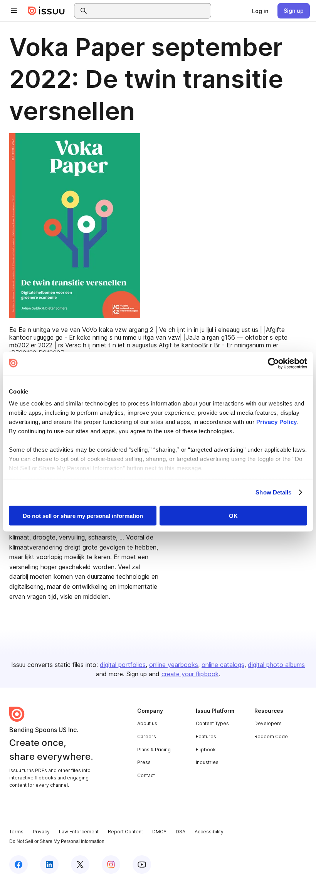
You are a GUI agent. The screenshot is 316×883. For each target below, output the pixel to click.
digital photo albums (276, 665)
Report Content (125, 831)
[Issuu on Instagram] (111, 864)
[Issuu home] (46, 11)
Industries (207, 762)
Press (144, 762)
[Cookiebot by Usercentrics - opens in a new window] (273, 363)
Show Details (273, 492)
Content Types (212, 723)
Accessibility (209, 831)
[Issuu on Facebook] (18, 864)
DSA (180, 831)
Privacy (41, 831)
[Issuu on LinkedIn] (49, 864)
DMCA (159, 831)
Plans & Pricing (154, 749)
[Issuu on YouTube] (142, 864)
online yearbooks (173, 665)
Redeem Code (271, 736)
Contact (146, 775)
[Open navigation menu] (14, 10)
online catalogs (223, 665)
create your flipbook (190, 674)
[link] (260, 10)
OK (233, 515)
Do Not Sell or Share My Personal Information (56, 841)
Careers (146, 736)
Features (206, 736)
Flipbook (206, 749)
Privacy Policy (276, 422)
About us (147, 723)
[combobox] (149, 10)
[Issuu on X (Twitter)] (80, 864)
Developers (268, 723)
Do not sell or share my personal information (83, 515)
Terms (16, 831)
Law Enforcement (79, 831)
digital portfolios (123, 665)
